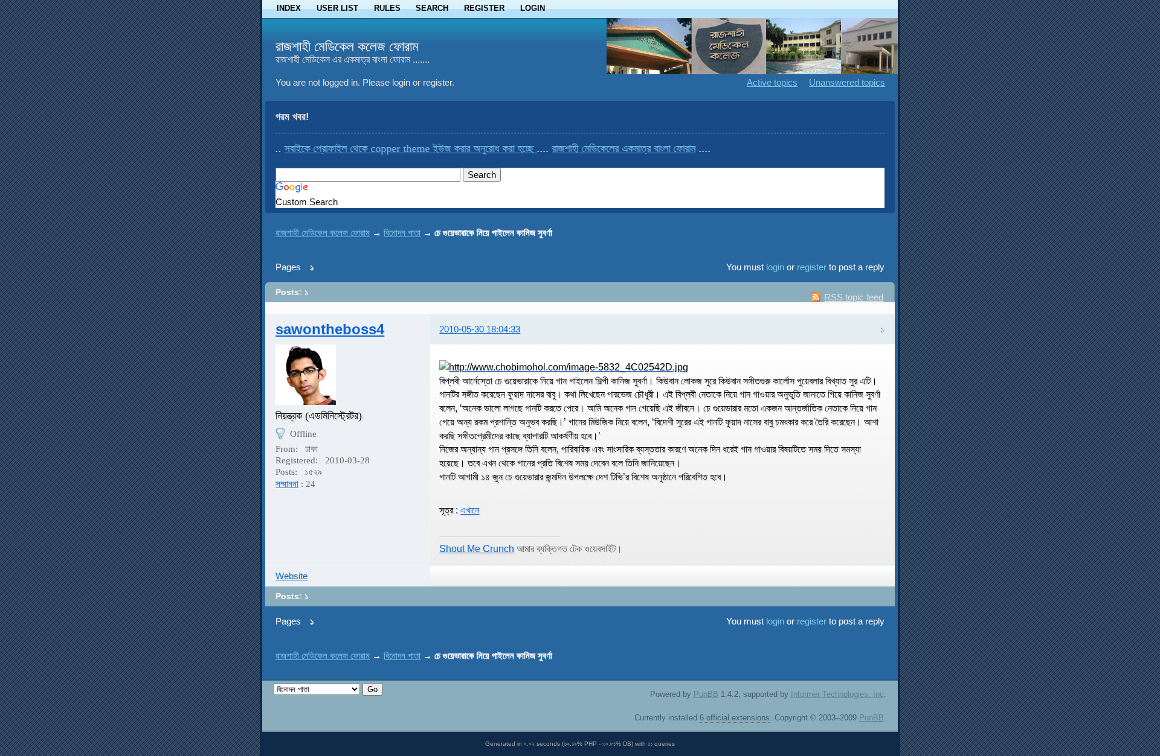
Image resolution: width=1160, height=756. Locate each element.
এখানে (469, 509)
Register (484, 8)
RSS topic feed (853, 297)
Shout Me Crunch (476, 548)
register (811, 267)
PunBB (706, 694)
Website (292, 576)
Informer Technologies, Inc (837, 694)
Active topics (772, 82)
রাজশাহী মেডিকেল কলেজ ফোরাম (347, 46)
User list (337, 8)
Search (432, 8)
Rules (387, 8)
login (775, 267)
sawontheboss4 (330, 329)
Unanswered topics (847, 82)
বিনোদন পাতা (402, 232)
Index (289, 8)
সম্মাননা (287, 484)
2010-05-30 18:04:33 (479, 329)
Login (532, 8)
